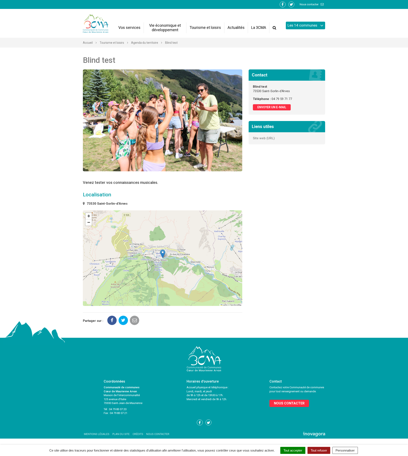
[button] (162, 253)
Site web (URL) (264, 138)
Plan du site (121, 434)
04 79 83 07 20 (117, 409)
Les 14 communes (303, 25)
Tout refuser (319, 450)
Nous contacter (309, 4)
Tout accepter (292, 450)
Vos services (129, 27)
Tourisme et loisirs (205, 27)
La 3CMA (258, 27)
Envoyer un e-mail (271, 107)
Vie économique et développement (165, 27)
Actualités (236, 27)
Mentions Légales (96, 434)
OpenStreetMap (235, 305)
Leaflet (224, 305)
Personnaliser (345, 450)
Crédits (138, 434)
